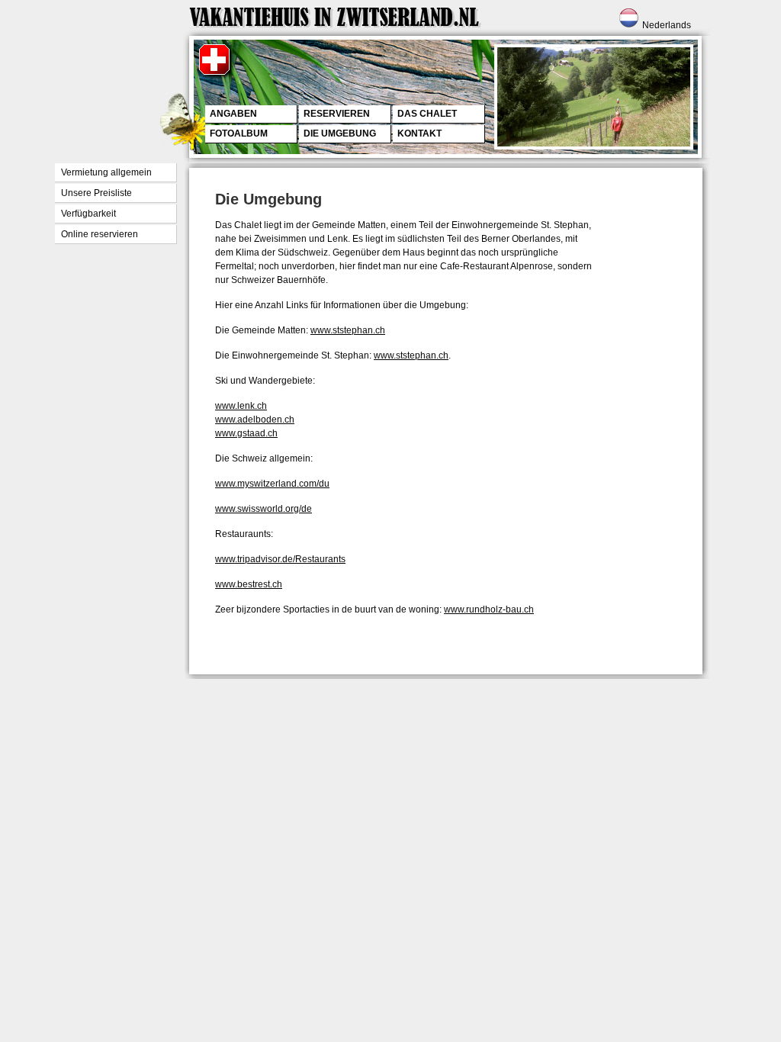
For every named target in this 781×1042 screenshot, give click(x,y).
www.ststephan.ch (347, 330)
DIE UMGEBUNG (340, 133)
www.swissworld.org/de (263, 508)
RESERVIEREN (337, 113)
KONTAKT (419, 133)
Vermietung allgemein (106, 172)
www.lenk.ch (241, 405)
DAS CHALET (427, 113)
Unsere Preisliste (96, 193)
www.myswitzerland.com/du (272, 483)
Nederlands (666, 25)
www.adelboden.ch (254, 419)
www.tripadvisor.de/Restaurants (280, 559)
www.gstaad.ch (246, 433)
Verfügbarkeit (88, 213)
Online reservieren (99, 234)
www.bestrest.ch (248, 584)
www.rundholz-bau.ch (489, 609)
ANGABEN (233, 113)
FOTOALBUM (239, 133)
